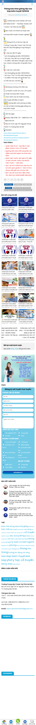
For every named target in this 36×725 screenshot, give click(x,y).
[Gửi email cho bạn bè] (15, 179)
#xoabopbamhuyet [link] (11, 135)
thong (23, 548)
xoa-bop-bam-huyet (24, 190)
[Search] (32, 4)
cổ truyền (29, 532)
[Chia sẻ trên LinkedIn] (21, 179)
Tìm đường (4, 724)
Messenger (25, 724)
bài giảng (24, 526)
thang (14, 549)
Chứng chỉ (18, 184)
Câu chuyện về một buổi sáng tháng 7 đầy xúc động (19, 486)
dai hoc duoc (5, 536)
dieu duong (14, 536)
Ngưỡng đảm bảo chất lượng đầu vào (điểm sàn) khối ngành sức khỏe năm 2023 (19, 153)
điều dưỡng (16, 564)
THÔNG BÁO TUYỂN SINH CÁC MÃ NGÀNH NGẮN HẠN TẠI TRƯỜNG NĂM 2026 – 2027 (21, 515)
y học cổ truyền (23, 560)
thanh (18, 549)
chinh (8, 532)
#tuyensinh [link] (8, 140)
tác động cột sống (22, 552)
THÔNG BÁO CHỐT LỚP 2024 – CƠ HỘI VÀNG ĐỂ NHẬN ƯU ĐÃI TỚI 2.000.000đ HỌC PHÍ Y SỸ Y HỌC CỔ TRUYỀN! (27, 333)
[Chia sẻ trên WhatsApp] (5, 179)
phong (12, 545)
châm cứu (13, 532)
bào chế (5, 529)
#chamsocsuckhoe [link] (11, 138)
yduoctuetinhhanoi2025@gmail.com (19, 609)
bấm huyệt (17, 188)
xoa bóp (12, 190)
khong (31, 539)
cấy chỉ (22, 532)
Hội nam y (11, 539)
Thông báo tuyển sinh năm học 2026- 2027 (19, 508)
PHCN (7, 545)
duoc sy (5, 539)
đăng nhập (14, 349)
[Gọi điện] (18, 721)
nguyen (3, 545)
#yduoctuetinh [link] (23, 138)
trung (11, 553)
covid (18, 532)
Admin (25, 15)
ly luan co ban (19, 542)
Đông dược (7, 564)
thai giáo (9, 549)
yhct (9, 560)
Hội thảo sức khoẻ (22, 539)
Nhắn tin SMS (32, 724)
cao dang (27, 529)
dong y (22, 536)
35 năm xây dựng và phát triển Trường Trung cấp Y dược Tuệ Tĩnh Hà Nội (21, 502)
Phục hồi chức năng (22, 545)
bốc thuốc (20, 529)
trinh (29, 549)
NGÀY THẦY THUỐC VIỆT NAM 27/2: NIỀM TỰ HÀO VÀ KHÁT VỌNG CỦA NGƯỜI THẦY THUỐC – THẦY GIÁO (19, 161)
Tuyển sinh (27, 184)
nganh (30, 542)
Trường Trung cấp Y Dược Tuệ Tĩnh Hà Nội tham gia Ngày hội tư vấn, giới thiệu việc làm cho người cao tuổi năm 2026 (21, 494)
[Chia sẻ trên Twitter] (11, 179)
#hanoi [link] (15, 140)
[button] (3, 4)
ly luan (8, 542)
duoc (29, 536)
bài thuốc (31, 526)
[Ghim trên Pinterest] (18, 179)
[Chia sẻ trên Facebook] (8, 179)
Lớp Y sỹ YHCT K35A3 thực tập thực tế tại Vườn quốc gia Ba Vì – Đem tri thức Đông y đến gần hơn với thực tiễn (19, 168)
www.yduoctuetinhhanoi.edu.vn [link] (15, 133)
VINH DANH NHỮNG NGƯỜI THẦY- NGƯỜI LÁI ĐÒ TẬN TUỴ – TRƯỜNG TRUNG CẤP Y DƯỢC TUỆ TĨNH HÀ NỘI (9, 333)
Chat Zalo (11, 724)
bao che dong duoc (10, 526)
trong (4, 552)
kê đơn (3, 542)
